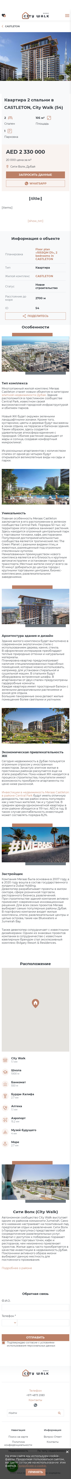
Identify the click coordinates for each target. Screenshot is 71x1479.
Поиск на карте (18, 1436)
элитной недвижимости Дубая (24, 395)
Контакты (53, 1441)
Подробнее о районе (17, 1268)
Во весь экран (35, 63)
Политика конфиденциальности (18, 1443)
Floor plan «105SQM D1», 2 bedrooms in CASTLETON (46, 254)
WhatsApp (38, 183)
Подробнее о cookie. (32, 1465)
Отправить (35, 1337)
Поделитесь (38, 316)
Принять (35, 1472)
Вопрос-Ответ (53, 1436)
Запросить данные (35, 174)
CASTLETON (44, 276)
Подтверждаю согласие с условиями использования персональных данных (31, 1344)
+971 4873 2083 (35, 1395)
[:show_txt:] (35, 221)
